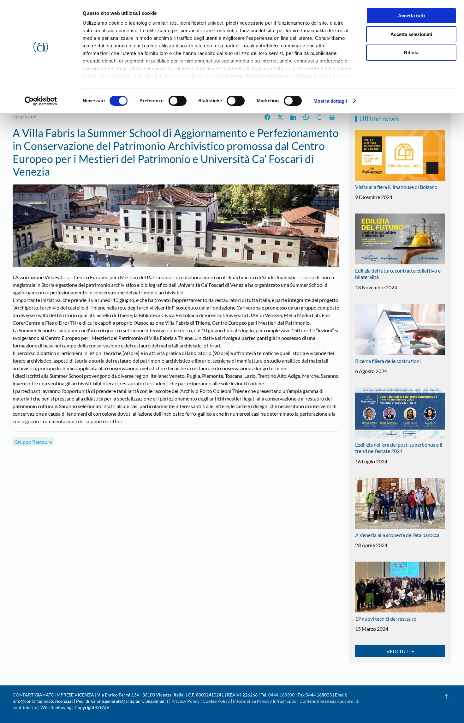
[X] (280, 117)
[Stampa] (332, 117)
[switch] (178, 101)
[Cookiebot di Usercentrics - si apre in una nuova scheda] (40, 101)
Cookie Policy (216, 701)
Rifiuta (411, 52)
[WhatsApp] (306, 117)
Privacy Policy (185, 701)
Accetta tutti (411, 15)
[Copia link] (319, 117)
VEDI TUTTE (400, 651)
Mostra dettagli (330, 101)
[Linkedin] (293, 117)
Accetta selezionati (411, 34)
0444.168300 (281, 694)
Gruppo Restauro (33, 442)
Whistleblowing (55, 707)
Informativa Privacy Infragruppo (264, 701)
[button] (446, 696)
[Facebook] (267, 117)
